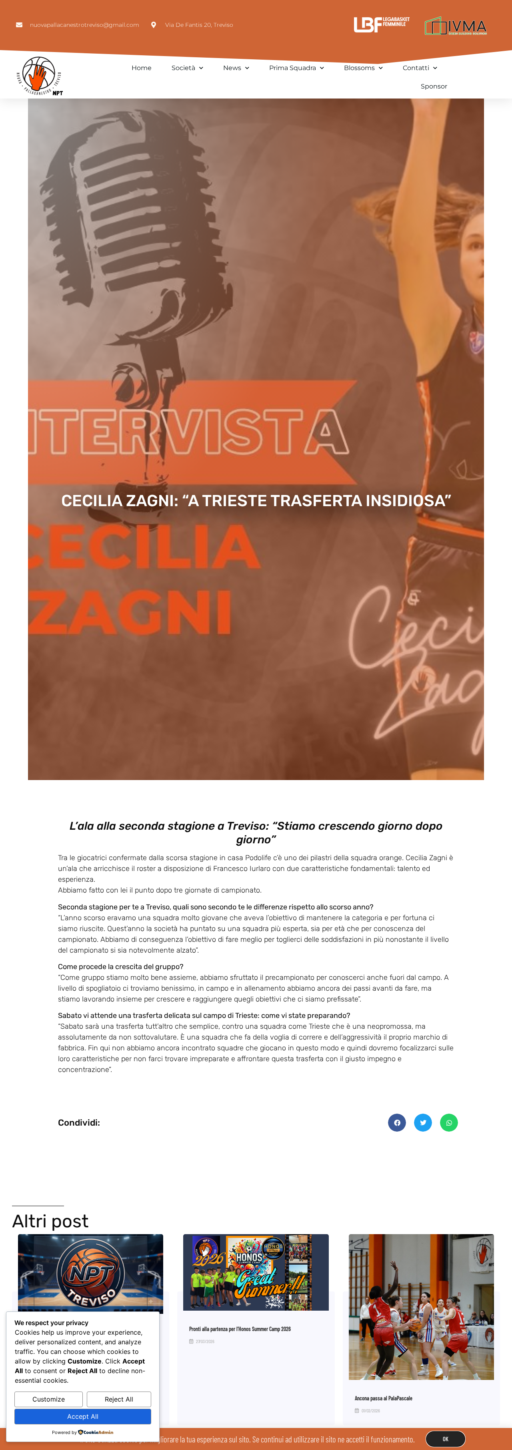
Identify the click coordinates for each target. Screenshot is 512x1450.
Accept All (82, 1416)
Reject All (119, 1399)
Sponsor (434, 86)
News (232, 68)
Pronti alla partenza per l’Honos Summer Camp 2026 (240, 1328)
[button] (397, 1123)
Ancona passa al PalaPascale (383, 1398)
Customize (48, 1399)
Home (142, 68)
